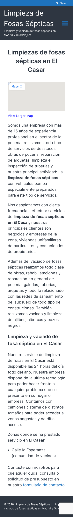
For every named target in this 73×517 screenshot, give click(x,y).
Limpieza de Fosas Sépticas (32, 504)
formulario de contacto (44, 485)
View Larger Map (20, 116)
